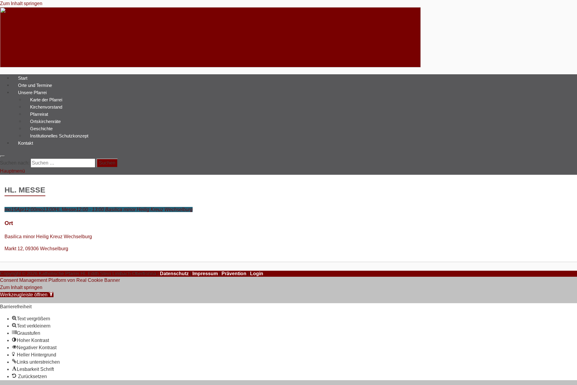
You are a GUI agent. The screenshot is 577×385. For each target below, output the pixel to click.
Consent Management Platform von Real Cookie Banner (60, 280)
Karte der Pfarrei (46, 99)
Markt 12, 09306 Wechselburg (36, 248)
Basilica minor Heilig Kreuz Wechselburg (48, 236)
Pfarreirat (39, 113)
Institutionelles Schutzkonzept (59, 135)
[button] (26, 294)
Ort (9, 223)
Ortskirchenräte (45, 121)
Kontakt (25, 142)
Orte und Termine (35, 85)
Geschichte (41, 128)
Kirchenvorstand (46, 106)
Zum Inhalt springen (21, 3)
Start (22, 77)
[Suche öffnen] (2, 156)
